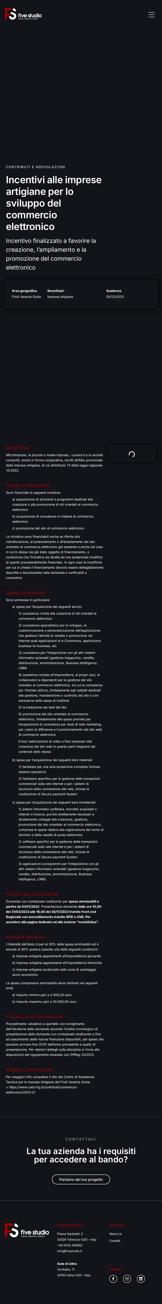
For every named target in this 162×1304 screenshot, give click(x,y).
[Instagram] (127, 1279)
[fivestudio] (23, 14)
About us (115, 1234)
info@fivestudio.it (69, 1251)
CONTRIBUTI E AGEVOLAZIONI (36, 167)
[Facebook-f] (113, 1279)
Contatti (114, 1241)
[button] (151, 14)
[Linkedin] (141, 1279)
